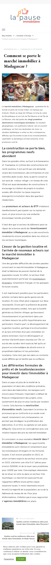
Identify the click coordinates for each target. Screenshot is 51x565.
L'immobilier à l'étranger (31, 49)
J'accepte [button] (21, 559)
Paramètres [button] (9, 559)
